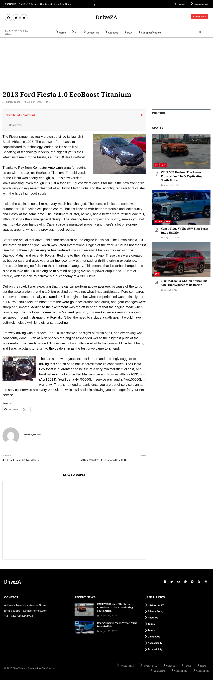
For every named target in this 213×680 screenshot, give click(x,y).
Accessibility (155, 642)
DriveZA (106, 17)
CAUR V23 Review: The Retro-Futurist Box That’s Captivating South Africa (181, 176)
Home (62, 32)
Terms (151, 623)
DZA (129, 32)
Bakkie (158, 221)
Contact (181, 4)
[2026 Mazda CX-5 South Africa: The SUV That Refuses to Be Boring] (181, 259)
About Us (113, 32)
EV (156, 165)
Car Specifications (151, 32)
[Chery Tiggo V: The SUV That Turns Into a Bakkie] (181, 207)
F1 (76, 32)
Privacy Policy (156, 604)
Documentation (201, 4)
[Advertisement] (106, 63)
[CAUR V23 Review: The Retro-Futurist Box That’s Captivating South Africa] (181, 151)
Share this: (15, 125)
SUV (164, 165)
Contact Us (93, 32)
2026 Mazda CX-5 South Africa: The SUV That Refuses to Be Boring (184, 283)
